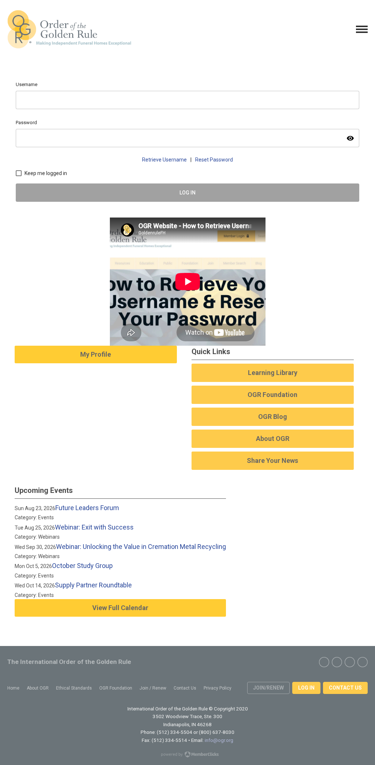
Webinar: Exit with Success (94, 527)
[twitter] (337, 662)
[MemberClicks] (69, 29)
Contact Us (345, 688)
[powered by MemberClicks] (187, 755)
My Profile (95, 354)
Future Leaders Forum (87, 508)
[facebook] (324, 662)
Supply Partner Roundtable (93, 585)
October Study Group (82, 565)
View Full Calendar (120, 608)
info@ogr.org (219, 740)
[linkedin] (362, 662)
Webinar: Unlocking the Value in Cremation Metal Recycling (141, 546)
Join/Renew (268, 688)
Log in (306, 688)
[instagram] (350, 662)
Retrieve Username (164, 160)
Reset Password (214, 160)
